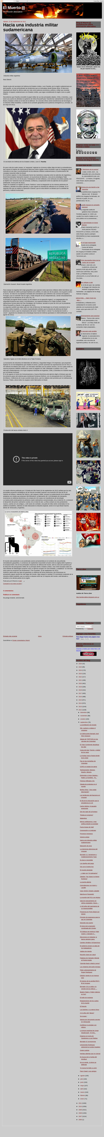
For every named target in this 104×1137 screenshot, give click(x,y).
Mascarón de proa (86, 846)
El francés (83, 1006)
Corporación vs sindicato (88, 830)
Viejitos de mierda (86, 951)
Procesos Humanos (86, 834)
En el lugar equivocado (88, 242)
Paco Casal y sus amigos (88, 1071)
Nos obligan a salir (87, 282)
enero (82, 1099)
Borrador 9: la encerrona (88, 1041)
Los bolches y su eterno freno (89, 1009)
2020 (80, 683)
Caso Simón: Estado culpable (89, 891)
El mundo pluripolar (86, 870)
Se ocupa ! (83, 1016)
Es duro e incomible (86, 860)
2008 (80, 1113)
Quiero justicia (84, 1050)
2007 (80, 1116)
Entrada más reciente (10, 636)
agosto (82, 1075)
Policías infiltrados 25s (87, 781)
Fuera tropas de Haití (87, 827)
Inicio (40, 636)
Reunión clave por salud (88, 955)
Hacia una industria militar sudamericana (30, 27)
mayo (82, 1085)
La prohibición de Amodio (88, 725)
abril (82, 1089)
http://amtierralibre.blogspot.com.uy (87, 597)
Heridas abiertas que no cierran (90, 1053)
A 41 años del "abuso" (87, 1013)
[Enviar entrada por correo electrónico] (23, 581)
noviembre (84, 716)
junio (82, 1082)
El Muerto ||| (14, 7)
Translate (90, 629)
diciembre (83, 712)
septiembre (84, 722)
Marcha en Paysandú (87, 894)
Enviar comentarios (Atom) (21, 640)
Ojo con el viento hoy (87, 867)
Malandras (83, 818)
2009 (80, 1110)
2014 (80, 703)
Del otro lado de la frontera (88, 812)
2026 (80, 663)
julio (81, 1079)
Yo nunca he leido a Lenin (88, 1068)
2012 (80, 710)
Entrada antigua (68, 636)
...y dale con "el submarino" (89, 873)
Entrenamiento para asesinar (90, 316)
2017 (80, 693)
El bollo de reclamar (86, 997)
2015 (80, 700)
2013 (80, 706)
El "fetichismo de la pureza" (89, 169)
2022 (80, 677)
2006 (80, 1119)
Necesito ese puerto (86, 923)
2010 (80, 1106)
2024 (80, 670)
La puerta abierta (85, 882)
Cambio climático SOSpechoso (90, 942)
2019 (80, 687)
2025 (80, 667)
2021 (80, 680)
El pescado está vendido (89, 331)
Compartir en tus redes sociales (12, 583)
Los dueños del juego (87, 863)
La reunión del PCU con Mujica (90, 897)
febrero (82, 1095)
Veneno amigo (84, 837)
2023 (80, 673)
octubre (83, 719)
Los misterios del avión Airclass (90, 967)
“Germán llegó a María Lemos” (90, 963)
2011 (80, 1103)
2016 (80, 696)
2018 (80, 690)
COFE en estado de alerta (88, 767)
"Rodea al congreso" (86, 815)
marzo (82, 1092)
